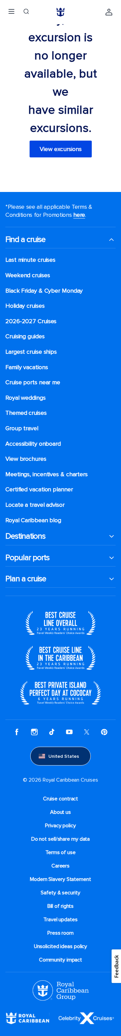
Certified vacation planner (39, 489)
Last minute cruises (30, 259)
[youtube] (69, 732)
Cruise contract (60, 798)
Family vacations (26, 367)
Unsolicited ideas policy (60, 946)
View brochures (25, 458)
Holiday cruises (25, 305)
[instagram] (34, 732)
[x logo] (86, 732)
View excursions (61, 149)
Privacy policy (60, 825)
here (79, 214)
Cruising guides (25, 336)
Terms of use (60, 852)
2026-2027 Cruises (30, 321)
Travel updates (60, 919)
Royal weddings (25, 397)
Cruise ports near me (32, 382)
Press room (60, 933)
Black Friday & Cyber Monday (44, 290)
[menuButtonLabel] (11, 12)
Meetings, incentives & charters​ (46, 474)
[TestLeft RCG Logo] (61, 990)
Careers (60, 865)
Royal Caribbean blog (33, 520)
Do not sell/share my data (60, 839)
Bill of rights (60, 906)
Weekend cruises (27, 275)
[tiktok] (51, 732)
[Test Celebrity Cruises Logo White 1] (86, 1018)
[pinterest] (104, 732)
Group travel (21, 428)
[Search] (26, 12)
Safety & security (60, 892)
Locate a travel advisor (35, 504)
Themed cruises (26, 412)
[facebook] (16, 732)
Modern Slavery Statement (60, 879)
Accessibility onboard (33, 443)
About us (60, 812)
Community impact (60, 959)
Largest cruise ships (31, 351)
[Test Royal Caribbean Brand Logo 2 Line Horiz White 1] (27, 1018)
